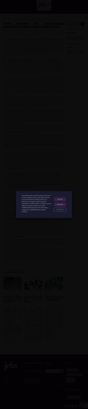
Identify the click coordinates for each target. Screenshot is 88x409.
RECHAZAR (60, 204)
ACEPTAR (60, 199)
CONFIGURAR (60, 209)
